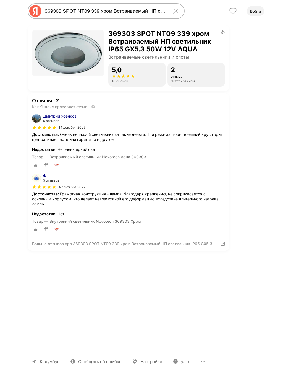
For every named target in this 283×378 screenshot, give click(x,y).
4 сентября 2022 (72, 187)
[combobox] (105, 11)
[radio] (36, 165)
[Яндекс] (35, 11)
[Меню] (271, 11)
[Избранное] (233, 11)
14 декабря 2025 (72, 127)
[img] (44, 127)
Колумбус (49, 361)
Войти (255, 11)
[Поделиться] (223, 32)
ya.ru (186, 361)
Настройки (151, 361)
